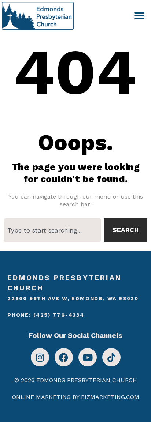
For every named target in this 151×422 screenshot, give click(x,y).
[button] (139, 15)
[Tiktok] (111, 357)
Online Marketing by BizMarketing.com (75, 396)
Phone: (45, 315)
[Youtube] (87, 357)
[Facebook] (64, 357)
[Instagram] (40, 357)
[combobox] (52, 230)
